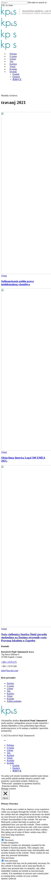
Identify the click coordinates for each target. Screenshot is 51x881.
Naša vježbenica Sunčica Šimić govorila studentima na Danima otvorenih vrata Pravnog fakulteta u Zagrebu (24, 637)
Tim (8, 691)
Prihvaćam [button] (24, 786)
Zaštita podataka (14, 701)
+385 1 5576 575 (9, 662)
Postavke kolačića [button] (10, 786)
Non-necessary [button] (7, 858)
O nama (10, 686)
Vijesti (4, 275)
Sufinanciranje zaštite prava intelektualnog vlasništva (17, 283)
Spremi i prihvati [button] (8, 878)
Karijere (10, 693)
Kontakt (10, 698)
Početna (10, 683)
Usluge (10, 688)
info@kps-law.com (9, 670)
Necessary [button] (5, 837)
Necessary (9, 840)
